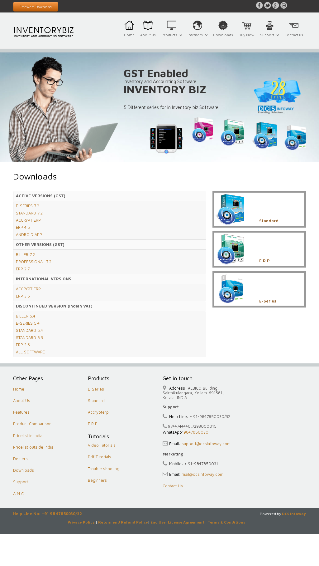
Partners (196, 38)
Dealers (20, 458)
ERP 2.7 (23, 268)
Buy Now (247, 34)
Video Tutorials (102, 445)
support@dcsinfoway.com (205, 443)
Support (268, 38)
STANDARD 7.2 (29, 212)
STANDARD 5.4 (29, 330)
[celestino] (44, 31)
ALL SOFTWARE (30, 351)
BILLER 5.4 (25, 315)
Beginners (97, 480)
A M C (18, 493)
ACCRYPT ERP (28, 220)
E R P (93, 423)
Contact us (293, 34)
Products (170, 38)
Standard (96, 400)
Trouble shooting (103, 468)
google (275, 5)
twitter (267, 5)
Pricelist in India (27, 435)
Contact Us (173, 485)
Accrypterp (98, 412)
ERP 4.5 (23, 227)
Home (129, 34)
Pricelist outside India (33, 447)
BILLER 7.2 (25, 254)
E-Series (96, 388)
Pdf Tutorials (99, 456)
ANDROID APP (29, 234)
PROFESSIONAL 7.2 (33, 261)
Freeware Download (36, 7)
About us (148, 34)
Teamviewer (283, 5)
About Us (21, 400)
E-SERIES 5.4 (28, 323)
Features (21, 412)
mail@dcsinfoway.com (201, 474)
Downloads (223, 34)
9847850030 (195, 432)
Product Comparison (32, 423)
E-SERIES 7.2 (27, 205)
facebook (259, 5)
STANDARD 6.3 (29, 337)
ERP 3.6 (23, 295)
